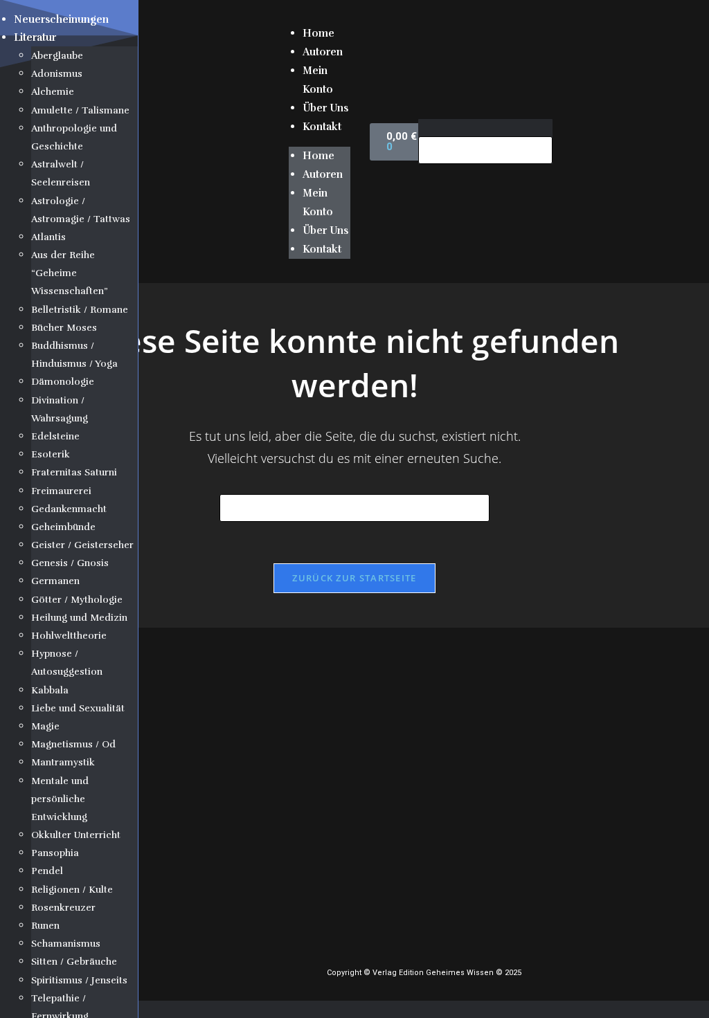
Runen (45, 925)
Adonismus (56, 74)
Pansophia (55, 853)
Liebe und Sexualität (78, 708)
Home (318, 33)
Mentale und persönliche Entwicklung (60, 799)
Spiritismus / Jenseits (79, 980)
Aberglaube (57, 56)
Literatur (35, 37)
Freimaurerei (61, 491)
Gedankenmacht (69, 509)
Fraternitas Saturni (74, 472)
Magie (45, 726)
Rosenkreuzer (63, 908)
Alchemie (52, 92)
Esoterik (50, 454)
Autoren (323, 52)
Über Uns (325, 108)
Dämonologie (62, 382)
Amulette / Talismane (80, 110)
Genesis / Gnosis (70, 563)
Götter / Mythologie (77, 600)
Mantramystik (63, 762)
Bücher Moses (64, 328)
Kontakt (322, 126)
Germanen (55, 581)
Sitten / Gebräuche (74, 961)
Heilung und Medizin (79, 618)
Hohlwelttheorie (69, 636)
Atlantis (48, 237)
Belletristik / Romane (79, 310)
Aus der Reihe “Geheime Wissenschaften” (69, 273)
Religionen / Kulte (72, 890)
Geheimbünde (63, 527)
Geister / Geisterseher (82, 545)
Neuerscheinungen (61, 19)
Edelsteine (55, 436)
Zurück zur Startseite (354, 578)
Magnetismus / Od (73, 744)
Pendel (47, 871)
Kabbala (50, 690)
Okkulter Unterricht (75, 835)
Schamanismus (65, 943)
